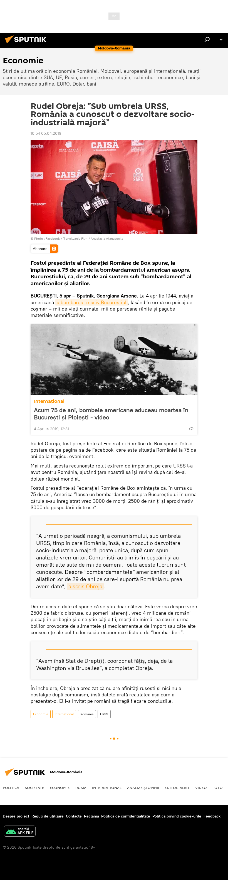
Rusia (80, 787)
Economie (40, 714)
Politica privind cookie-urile (176, 816)
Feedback (212, 816)
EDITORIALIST (177, 787)
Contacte (74, 816)
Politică (11, 787)
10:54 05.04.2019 (46, 133)
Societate (34, 787)
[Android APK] (20, 832)
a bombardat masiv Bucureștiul (92, 302)
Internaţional (49, 401)
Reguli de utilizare (47, 816)
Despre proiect (16, 816)
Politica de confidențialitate (125, 816)
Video (201, 787)
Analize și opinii (143, 787)
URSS (104, 714)
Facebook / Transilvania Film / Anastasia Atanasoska (84, 238)
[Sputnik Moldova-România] (27, 44)
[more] (191, 428)
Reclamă (91, 816)
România (86, 714)
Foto (217, 787)
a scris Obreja (85, 586)
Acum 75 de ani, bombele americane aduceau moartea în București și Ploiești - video (111, 413)
